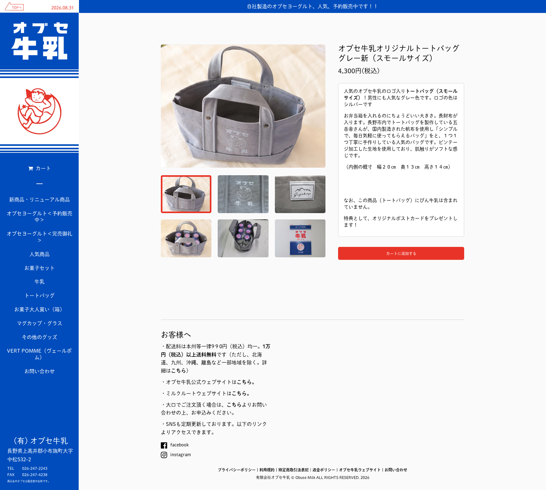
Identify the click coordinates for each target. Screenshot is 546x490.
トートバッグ (39, 295)
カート (42, 168)
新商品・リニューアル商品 (39, 199)
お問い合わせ (39, 371)
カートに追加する (401, 253)
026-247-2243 (34, 468)
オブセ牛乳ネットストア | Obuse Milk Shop (39, 111)
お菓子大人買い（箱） (39, 309)
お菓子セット (39, 268)
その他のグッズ (39, 337)
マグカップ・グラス (39, 323)
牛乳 (39, 281)
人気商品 (39, 254)
